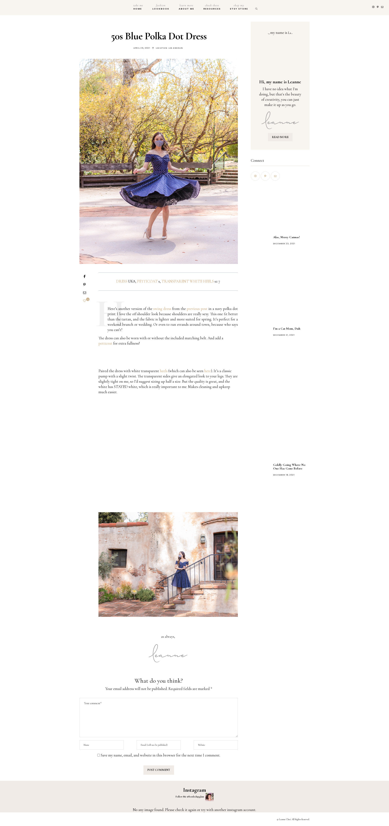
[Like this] (84, 301)
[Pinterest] (378, 7)
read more (280, 137)
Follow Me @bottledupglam (190, 796)
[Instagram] (373, 7)
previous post (197, 308)
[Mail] (382, 7)
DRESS (121, 281)
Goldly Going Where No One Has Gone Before (289, 466)
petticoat (105, 343)
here (207, 371)
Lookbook (160, 6)
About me (186, 6)
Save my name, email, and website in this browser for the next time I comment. (160, 755)
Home (138, 6)
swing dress (162, 308)
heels (164, 371)
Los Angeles (176, 48)
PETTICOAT (147, 281)
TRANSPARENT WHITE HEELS (187, 281)
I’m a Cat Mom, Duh (286, 329)
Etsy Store (239, 6)
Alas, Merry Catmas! (286, 237)
